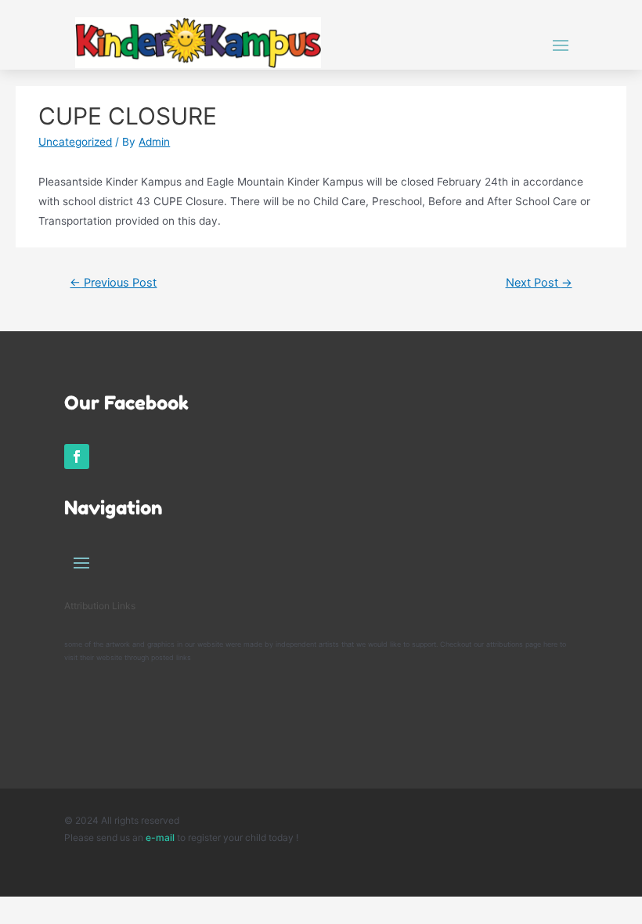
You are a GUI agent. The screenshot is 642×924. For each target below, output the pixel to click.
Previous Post (113, 283)
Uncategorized (75, 141)
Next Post (539, 283)
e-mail (161, 837)
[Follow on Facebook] (76, 456)
